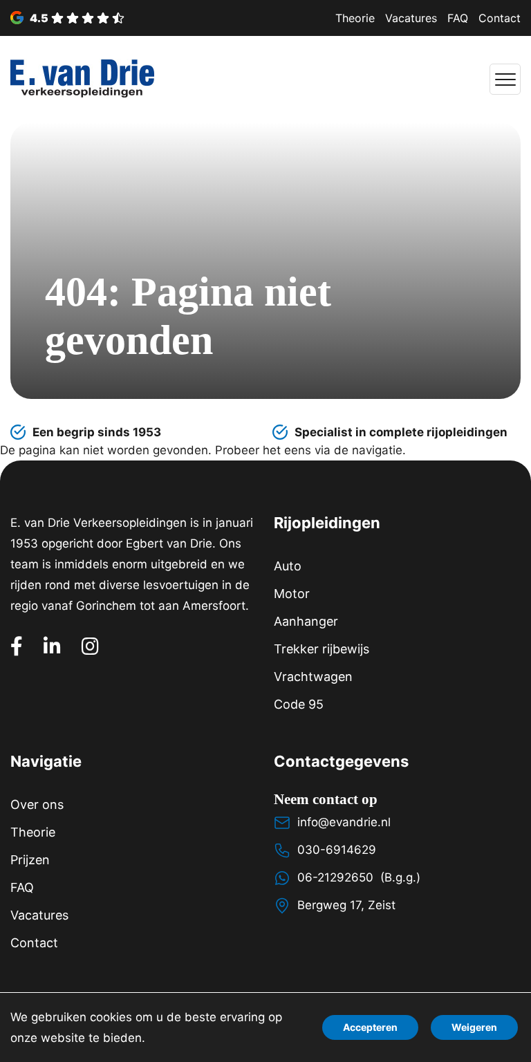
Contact (499, 18)
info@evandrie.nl (344, 822)
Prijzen (30, 860)
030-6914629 (336, 850)
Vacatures (411, 18)
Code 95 (299, 704)
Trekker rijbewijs (321, 649)
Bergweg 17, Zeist (346, 905)
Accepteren (370, 1027)
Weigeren (474, 1027)
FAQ (457, 18)
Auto (287, 566)
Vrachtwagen (313, 676)
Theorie (355, 18)
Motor (292, 593)
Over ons (37, 804)
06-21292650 (335, 877)
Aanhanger (306, 621)
